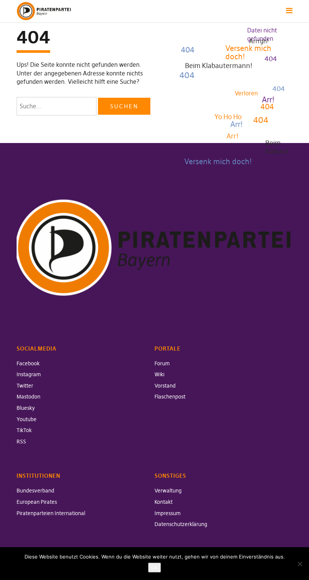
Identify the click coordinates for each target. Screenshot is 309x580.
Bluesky (26, 408)
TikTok (24, 430)
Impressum (167, 513)
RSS (21, 441)
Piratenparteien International (51, 513)
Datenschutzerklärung (180, 524)
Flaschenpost (169, 396)
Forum (162, 363)
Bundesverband (35, 490)
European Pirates (37, 501)
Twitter (25, 385)
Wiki (159, 374)
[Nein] (299, 564)
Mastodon (28, 396)
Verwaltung (168, 490)
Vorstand (165, 385)
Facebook (28, 363)
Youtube (27, 419)
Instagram (29, 374)
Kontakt (163, 501)
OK (154, 568)
